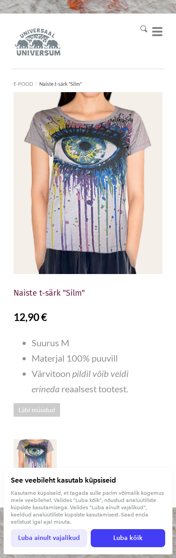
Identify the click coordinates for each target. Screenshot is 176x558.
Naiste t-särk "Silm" (60, 84)
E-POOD (23, 84)
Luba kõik (128, 538)
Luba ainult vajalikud (49, 538)
